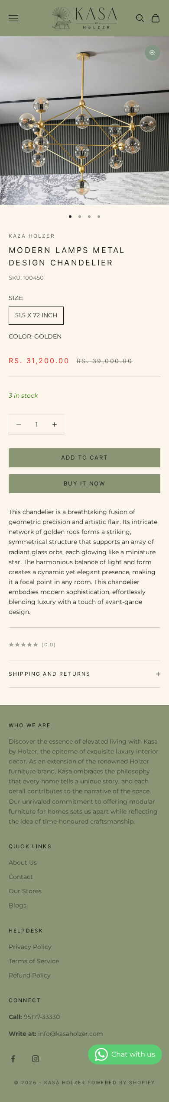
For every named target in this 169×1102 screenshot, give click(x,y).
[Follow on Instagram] (35, 1058)
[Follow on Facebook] (13, 1058)
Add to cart (84, 457)
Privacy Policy (30, 947)
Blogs (17, 905)
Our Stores (25, 891)
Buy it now (84, 483)
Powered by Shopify (121, 1083)
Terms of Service (34, 961)
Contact (21, 877)
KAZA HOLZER (32, 236)
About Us (23, 862)
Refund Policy (30, 975)
